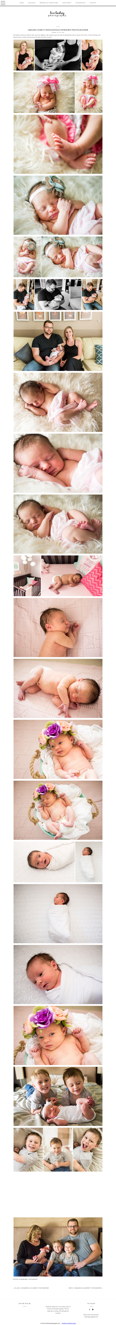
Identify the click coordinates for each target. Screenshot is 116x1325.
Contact (93, 2)
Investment (67, 2)
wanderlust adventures (49, 2)
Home (22, 2)
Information (81, 2)
